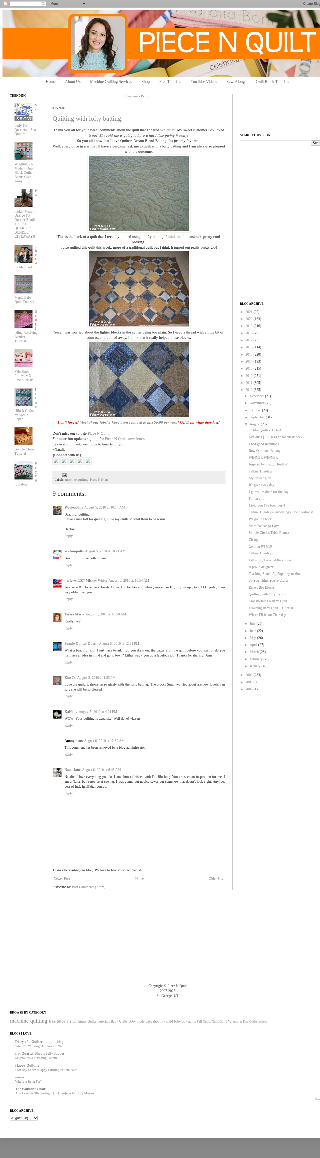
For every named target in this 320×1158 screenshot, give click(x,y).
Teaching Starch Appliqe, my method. (275, 574)
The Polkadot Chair (30, 1089)
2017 (250, 340)
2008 (250, 682)
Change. (254, 540)
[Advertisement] (277, 184)
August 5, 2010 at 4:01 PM (98, 712)
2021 (250, 312)
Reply (68, 536)
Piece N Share (99, 479)
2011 (250, 383)
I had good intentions (264, 444)
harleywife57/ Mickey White (85, 580)
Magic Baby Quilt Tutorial (24, 300)
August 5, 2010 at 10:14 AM (104, 507)
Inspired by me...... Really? (268, 464)
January (256, 666)
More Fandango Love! (264, 526)
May (253, 638)
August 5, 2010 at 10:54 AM (128, 580)
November (258, 403)
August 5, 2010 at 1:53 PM (96, 678)
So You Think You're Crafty (268, 580)
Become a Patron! (139, 96)
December (257, 396)
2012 (250, 376)
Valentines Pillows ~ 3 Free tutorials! (24, 376)
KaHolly (70, 712)
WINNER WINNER (263, 457)
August (255, 424)
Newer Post (62, 879)
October (256, 410)
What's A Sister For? (28, 1081)
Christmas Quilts (84, 1021)
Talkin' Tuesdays (260, 471)
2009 (250, 675)
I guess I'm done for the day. (269, 492)
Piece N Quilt (98, 433)
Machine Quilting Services (111, 81)
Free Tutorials (170, 81)
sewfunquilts (74, 551)
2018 (250, 333)
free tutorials (60, 1021)
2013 (250, 368)
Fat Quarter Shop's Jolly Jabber (39, 1053)
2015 (250, 354)
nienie (19, 1077)
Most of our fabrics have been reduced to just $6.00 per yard (129, 422)
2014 (250, 361)
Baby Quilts (119, 1021)
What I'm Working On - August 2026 (39, 1046)
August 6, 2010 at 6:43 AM (101, 770)
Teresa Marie (74, 614)
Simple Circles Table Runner (269, 533)
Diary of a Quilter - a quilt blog (39, 1042)
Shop (146, 81)
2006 (250, 689)
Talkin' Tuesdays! (261, 553)
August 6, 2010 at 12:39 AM (104, 741)
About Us (72, 81)
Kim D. (70, 678)
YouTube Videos (203, 81)
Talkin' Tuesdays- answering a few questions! (281, 512)
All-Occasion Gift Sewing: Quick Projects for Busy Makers (54, 1093)
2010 (250, 390)
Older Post (216, 879)
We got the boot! (260, 519)
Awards (262, 1021)
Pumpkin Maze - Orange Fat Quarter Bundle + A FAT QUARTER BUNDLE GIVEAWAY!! (25, 214)
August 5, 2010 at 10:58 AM (106, 614)
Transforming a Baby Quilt (268, 601)
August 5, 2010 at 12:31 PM (119, 643)
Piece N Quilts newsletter (124, 438)
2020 (250, 319)
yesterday (167, 130)
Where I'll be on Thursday (267, 615)
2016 (250, 347)
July (253, 623)
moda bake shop (148, 1021)
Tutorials (103, 1021)
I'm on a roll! (258, 499)
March (255, 652)
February (257, 659)
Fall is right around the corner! (270, 560)
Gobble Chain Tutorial (24, 451)
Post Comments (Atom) (89, 887)
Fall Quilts (204, 1021)
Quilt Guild (219, 1021)
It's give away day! (262, 485)
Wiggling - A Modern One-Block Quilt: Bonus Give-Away (24, 172)
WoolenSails (73, 507)
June (253, 631)
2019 (250, 326)
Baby (132, 1021)
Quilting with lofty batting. (87, 118)
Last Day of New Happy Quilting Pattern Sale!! (46, 1070)
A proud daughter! (262, 567)
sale (79, 433)
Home (51, 81)
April (254, 645)
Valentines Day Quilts (243, 1021)
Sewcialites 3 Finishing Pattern (36, 1058)
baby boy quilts (185, 1021)
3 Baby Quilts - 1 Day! (265, 430)
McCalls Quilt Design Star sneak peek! (276, 437)
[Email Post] (64, 474)
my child (166, 1021)
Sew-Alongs (236, 81)
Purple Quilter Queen (81, 643)
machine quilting (76, 479)
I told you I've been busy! (267, 505)
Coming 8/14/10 (260, 546)
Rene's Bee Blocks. (262, 587)
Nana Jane (72, 770)
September (258, 417)
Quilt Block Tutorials (272, 81)
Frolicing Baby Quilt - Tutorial (271, 608)
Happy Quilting (27, 1065)
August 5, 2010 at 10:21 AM (105, 551)
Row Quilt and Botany (264, 451)
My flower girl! (260, 478)
